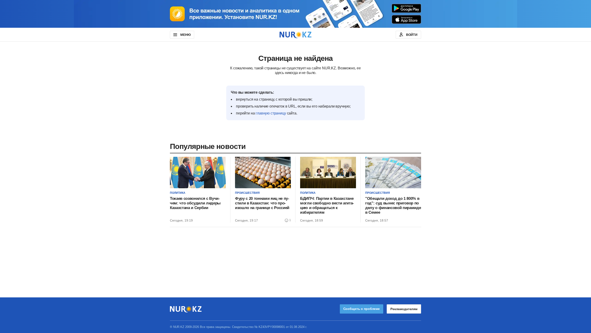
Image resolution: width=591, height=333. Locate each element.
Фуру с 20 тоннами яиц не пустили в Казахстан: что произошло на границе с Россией (262, 203)
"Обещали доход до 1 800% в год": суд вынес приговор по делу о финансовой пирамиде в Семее (393, 205)
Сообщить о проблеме (361, 309)
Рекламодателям (403, 309)
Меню (185, 35)
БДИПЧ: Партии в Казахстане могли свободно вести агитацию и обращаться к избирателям (327, 205)
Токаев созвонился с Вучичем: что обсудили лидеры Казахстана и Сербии (195, 203)
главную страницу (271, 113)
